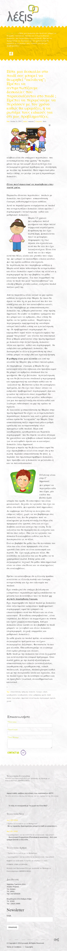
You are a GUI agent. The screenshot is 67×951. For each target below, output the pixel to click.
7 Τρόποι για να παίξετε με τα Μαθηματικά (22, 823)
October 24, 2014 (15, 121)
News (15, 33)
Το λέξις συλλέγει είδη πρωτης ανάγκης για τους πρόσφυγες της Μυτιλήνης (32, 796)
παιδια (9, 698)
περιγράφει (16, 698)
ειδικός (45, 692)
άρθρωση (25, 692)
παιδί (49, 695)
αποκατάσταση (15, 692)
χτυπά (9, 701)
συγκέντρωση (34, 698)
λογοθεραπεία (23, 695)
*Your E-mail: (12, 729)
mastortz (31, 121)
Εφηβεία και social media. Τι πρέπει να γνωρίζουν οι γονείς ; (27, 860)
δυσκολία (32, 692)
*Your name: (12, 722)
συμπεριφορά (44, 698)
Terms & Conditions (14, 947)
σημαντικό (24, 698)
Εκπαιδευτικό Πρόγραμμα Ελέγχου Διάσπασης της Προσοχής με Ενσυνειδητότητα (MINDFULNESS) (27, 779)
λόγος (31, 695)
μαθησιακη (37, 695)
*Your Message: (13, 737)
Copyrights (29, 947)
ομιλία (44, 695)
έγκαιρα (39, 692)
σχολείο (52, 698)
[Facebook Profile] (11, 53)
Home (9, 33)
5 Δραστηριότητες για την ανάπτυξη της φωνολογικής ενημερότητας (30, 835)
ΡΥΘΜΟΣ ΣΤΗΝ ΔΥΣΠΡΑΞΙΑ (17, 864)
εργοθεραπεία (12, 695)
